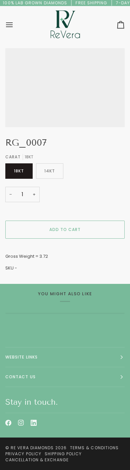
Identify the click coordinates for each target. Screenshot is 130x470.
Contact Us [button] (20, 377)
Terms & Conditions (94, 448)
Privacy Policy (23, 454)
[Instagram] (21, 423)
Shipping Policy (63, 454)
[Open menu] (15, 24)
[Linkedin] (34, 423)
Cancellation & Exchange (37, 460)
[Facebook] (8, 423)
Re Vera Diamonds (32, 448)
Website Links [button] (21, 357)
